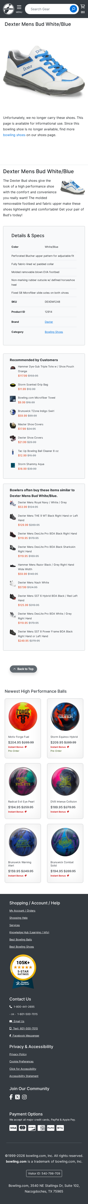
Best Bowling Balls (20, 939)
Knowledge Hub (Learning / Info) (29, 932)
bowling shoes (14, 135)
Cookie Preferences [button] (21, 1061)
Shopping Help (18, 917)
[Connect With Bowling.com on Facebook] (12, 1097)
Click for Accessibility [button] (22, 1068)
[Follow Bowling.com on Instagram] (25, 1097)
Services (14, 925)
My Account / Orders (22, 910)
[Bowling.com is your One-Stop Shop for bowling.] (8, 9)
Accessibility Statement (23, 1076)
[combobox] (48, 9)
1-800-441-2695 (23, 1006)
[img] (50, 1128)
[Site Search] (73, 9)
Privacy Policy (18, 1054)
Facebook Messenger (25, 1035)
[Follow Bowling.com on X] (18, 1097)
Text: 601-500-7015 (24, 1028)
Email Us (18, 1021)
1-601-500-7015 (27, 1014)
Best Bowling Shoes (21, 946)
